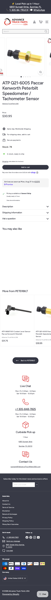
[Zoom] (40, 72)
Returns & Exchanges (9, 514)
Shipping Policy (8, 521)
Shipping (5, 161)
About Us (5, 501)
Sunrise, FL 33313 (25, 446)
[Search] (46, 31)
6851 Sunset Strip (25, 442)
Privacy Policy (7, 517)
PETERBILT (21, 291)
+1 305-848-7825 (25, 409)
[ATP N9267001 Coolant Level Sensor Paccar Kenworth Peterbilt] (17, 319)
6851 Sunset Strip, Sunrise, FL (25, 6)
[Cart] (41, 22)
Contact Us (6, 504)
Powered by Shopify (10, 594)
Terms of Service (8, 507)
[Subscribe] (37, 484)
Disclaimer (6, 511)
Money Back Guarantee (10, 524)
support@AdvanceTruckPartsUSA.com (25, 467)
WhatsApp (39, 10)
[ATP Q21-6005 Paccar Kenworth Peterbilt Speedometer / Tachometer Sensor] (17, 258)
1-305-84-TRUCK (19, 10)
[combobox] (25, 31)
